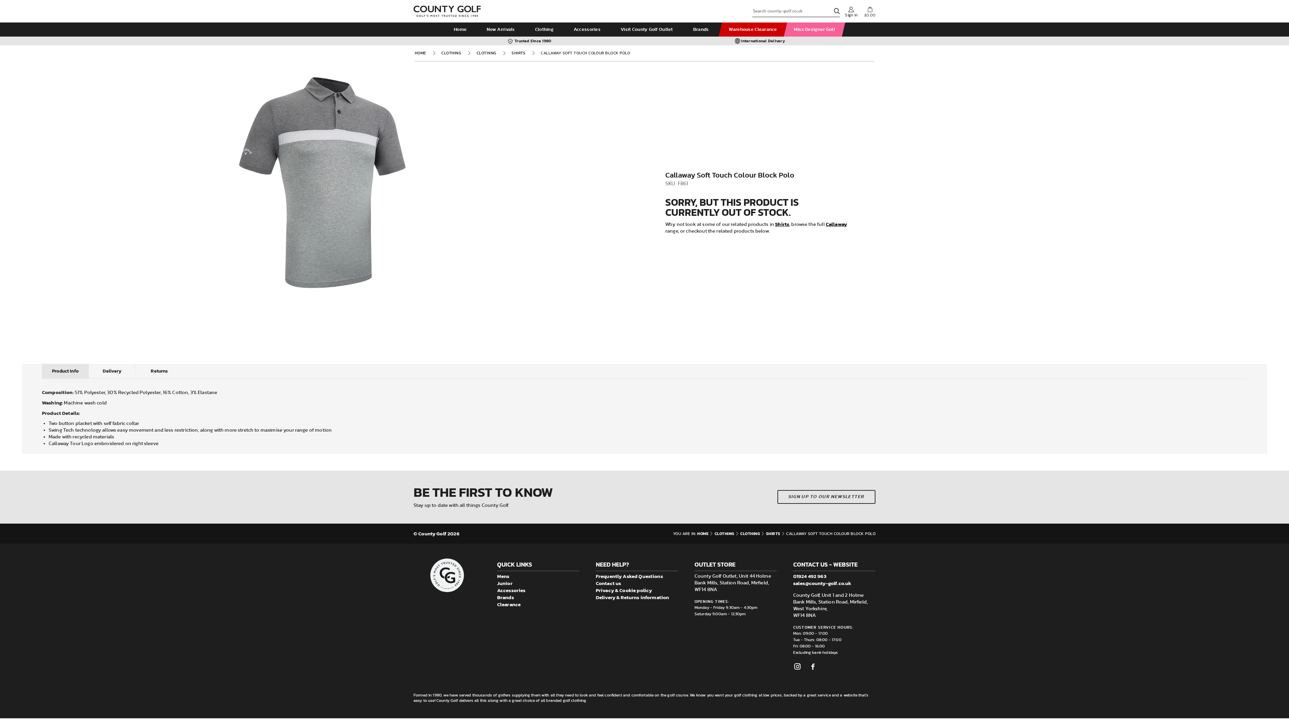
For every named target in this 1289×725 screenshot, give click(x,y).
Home (460, 29)
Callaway (836, 224)
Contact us (608, 583)
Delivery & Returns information (632, 597)
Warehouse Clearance (753, 29)
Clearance (509, 604)
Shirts (519, 53)
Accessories (587, 29)
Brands (701, 29)
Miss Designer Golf (814, 29)
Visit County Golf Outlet (647, 29)
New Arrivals (501, 29)
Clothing (544, 29)
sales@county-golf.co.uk (822, 583)
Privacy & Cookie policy (624, 590)
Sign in (851, 15)
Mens (503, 576)
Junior (505, 583)
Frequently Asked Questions (629, 576)
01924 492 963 (809, 576)
